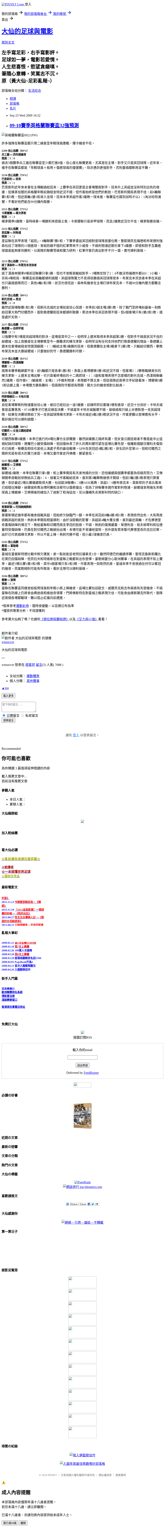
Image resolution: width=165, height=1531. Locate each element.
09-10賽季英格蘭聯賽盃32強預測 (44, 125)
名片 (13, 108)
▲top (5, 688)
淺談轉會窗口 (9, 996)
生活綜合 (34, 90)
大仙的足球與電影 (27, 31)
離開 (23, 1523)
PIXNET (52, 1475)
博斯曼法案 (8, 992)
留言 (39, 664)
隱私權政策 (105, 1475)
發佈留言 (8, 720)
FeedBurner (91, 1072)
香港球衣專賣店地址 (13, 1003)
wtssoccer (8, 642)
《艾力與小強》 (87, 619)
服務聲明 (121, 1475)
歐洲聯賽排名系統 (12, 988)
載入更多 (8, 695)
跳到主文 (8, 42)
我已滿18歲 (9, 1523)
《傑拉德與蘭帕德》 (54, 619)
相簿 (13, 98)
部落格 (14, 103)
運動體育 (33, 676)
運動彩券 (22, 606)
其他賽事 (33, 681)
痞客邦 (30, 664)
